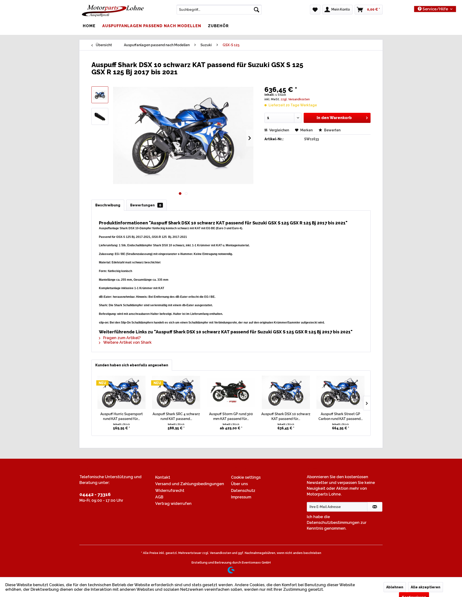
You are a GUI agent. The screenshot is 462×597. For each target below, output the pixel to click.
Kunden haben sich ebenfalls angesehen (131, 365)
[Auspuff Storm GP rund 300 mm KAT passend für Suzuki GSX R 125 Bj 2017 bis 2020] (231, 392)
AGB (159, 497)
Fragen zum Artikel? (121, 338)
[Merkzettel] (315, 9)
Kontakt (162, 477)
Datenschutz (243, 490)
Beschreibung (107, 205)
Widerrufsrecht (169, 490)
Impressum (241, 497)
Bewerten (331, 130)
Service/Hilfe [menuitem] (435, 9)
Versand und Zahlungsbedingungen (189, 484)
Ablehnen (394, 587)
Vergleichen (279, 130)
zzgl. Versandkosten (295, 99)
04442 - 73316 (95, 494)
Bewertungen (145, 205)
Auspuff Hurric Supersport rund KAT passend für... (121, 416)
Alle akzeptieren (425, 587)
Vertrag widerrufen (173, 503)
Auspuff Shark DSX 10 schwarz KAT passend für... (285, 416)
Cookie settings (246, 477)
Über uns (239, 484)
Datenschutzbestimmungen (333, 522)
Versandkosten (220, 553)
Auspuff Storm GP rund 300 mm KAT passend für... (231, 416)
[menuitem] (219, 9)
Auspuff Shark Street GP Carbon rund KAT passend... (340, 416)
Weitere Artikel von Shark (127, 342)
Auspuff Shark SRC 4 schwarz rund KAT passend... (176, 416)
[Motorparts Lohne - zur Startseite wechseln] (113, 11)
